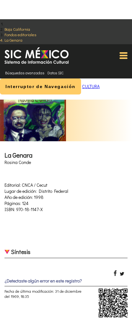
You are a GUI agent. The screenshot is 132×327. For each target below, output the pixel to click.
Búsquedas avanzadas (24, 72)
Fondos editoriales (20, 34)
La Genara (13, 40)
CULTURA (91, 86)
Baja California (17, 29)
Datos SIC (55, 72)
